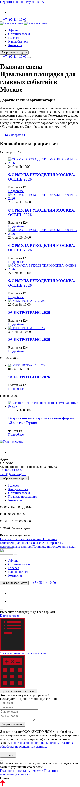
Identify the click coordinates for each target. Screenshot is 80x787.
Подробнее (16, 191)
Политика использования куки (54, 546)
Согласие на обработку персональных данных (31, 544)
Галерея (13, 37)
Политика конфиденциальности (28, 541)
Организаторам (19, 34)
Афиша (13, 30)
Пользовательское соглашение (21, 539)
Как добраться (18, 41)
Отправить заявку (13, 724)
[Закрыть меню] (15, 554)
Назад (10, 755)
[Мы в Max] (11, 601)
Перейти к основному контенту (22, 2)
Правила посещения (22, 496)
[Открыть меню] (29, 57)
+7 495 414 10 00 (14, 19)
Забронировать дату (14, 52)
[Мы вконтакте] (11, 12)
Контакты (15, 45)
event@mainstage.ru (13, 474)
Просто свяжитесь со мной (18, 691)
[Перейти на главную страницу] (12, 23)
